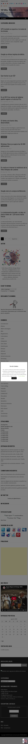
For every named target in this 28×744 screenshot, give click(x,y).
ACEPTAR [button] (14, 378)
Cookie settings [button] (21, 376)
